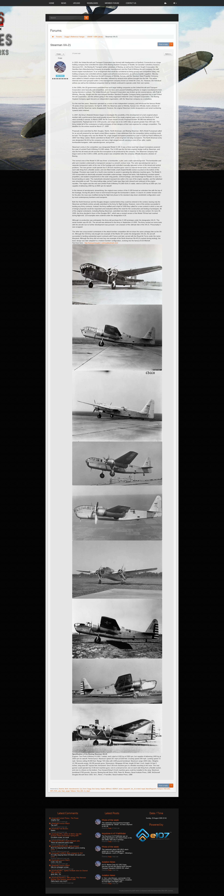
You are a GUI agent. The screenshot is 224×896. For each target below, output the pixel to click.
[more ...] (54, 850)
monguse (160, 789)
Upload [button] (76, 3)
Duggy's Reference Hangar (74, 37)
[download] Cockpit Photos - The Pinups (65, 818)
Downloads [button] (92, 3)
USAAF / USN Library (95, 37)
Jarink (120, 789)
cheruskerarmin (74, 789)
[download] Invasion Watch (60, 823)
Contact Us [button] (131, 3)
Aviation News (108, 862)
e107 (133, 891)
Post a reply (163, 44)
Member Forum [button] (112, 3)
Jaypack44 (126, 789)
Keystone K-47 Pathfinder (114, 833)
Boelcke (61, 789)
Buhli (66, 789)
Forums (59, 37)
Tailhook (73, 791)
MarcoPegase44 (151, 789)
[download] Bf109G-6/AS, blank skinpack (65, 846)
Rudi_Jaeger (66, 791)
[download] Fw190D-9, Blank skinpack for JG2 (67, 853)
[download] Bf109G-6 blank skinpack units (65, 841)
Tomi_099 (80, 791)
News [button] (63, 3)
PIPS (51, 791)
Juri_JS (133, 789)
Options (167, 54)
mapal (143, 789)
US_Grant (87, 791)
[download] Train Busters (59, 829)
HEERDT (115, 789)
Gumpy (97, 789)
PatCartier (167, 789)
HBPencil (109, 789)
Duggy (59, 54)
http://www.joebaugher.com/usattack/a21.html (101, 243)
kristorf (138, 789)
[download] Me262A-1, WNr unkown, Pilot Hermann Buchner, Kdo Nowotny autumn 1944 (68, 878)
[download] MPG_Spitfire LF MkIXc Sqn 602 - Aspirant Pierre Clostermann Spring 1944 (66, 835)
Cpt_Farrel (83, 789)
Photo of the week (110, 820)
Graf (93, 789)
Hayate (102, 789)
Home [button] (51, 3)
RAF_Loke (57, 791)
